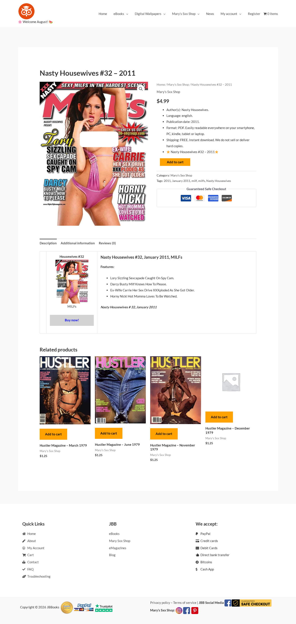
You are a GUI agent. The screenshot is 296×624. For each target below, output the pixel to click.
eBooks (119, 14)
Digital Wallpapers (148, 14)
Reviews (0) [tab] (107, 243)
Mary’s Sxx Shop (183, 14)
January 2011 (181, 181)
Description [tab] (48, 243)
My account (229, 14)
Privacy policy (160, 602)
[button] (141, 89)
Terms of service (184, 602)
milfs (201, 181)
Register (254, 14)
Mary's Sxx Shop (178, 84)
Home (103, 14)
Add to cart (175, 162)
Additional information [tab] (78, 243)
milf (194, 181)
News (210, 14)
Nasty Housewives (218, 181)
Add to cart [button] (53, 434)
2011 (167, 181)
